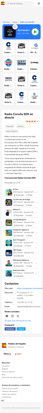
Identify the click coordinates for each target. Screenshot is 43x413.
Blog (3, 374)
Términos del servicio (10, 391)
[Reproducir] (35, 31)
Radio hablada (11, 131)
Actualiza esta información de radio (18, 321)
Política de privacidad (10, 388)
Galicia (14, 22)
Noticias (21, 126)
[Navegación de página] (39, 3)
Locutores (5, 366)
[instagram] (12, 316)
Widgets (5, 369)
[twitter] (18, 316)
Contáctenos (6, 397)
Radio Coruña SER (27, 22)
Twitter (21, 329)
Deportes (9, 126)
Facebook (10, 329)
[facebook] (7, 316)
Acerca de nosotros (9, 394)
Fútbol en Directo (8, 372)
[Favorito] (15, 27)
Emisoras (6, 22)
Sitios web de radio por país (12, 377)
